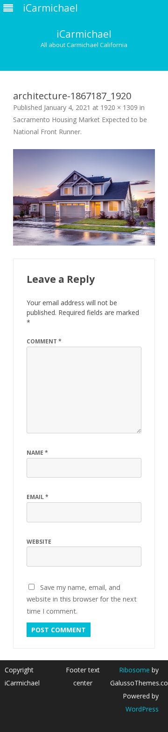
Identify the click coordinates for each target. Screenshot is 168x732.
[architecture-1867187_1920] (84, 197)
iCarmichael (84, 34)
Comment (44, 341)
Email (38, 497)
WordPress (142, 709)
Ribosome (134, 669)
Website (39, 542)
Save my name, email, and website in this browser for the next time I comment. (82, 599)
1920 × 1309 (119, 107)
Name (37, 453)
